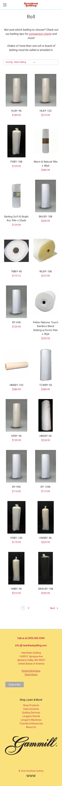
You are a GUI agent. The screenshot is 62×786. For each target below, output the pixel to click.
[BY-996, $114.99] (16, 466)
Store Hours (31, 674)
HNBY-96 (16, 588)
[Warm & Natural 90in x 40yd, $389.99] (45, 141)
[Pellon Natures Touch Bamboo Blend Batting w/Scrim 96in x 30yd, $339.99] (45, 301)
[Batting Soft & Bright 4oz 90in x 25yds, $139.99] (16, 196)
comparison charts (40, 33)
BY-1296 (46, 486)
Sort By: (9, 62)
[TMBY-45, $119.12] (16, 251)
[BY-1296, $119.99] (45, 466)
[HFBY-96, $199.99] (16, 415)
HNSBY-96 (45, 537)
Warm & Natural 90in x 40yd (46, 163)
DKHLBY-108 (45, 588)
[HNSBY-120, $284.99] (16, 364)
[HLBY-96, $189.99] (16, 90)
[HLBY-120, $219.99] (45, 90)
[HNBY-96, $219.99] (16, 568)
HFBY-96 (16, 435)
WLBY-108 (45, 271)
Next (53, 608)
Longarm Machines (31, 719)
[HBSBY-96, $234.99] (45, 415)
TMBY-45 (16, 271)
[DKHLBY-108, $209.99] (45, 568)
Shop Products (31, 705)
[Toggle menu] (4, 5)
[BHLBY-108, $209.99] (45, 196)
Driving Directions (31, 670)
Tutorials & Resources (31, 723)
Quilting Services (31, 712)
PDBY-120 (16, 537)
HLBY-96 (16, 110)
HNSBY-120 (16, 385)
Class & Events (31, 709)
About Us (31, 727)
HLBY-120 (45, 110)
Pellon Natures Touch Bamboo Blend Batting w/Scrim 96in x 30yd (45, 328)
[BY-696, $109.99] (16, 301)
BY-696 (16, 322)
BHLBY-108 (45, 216)
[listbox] (25, 62)
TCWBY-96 (45, 385)
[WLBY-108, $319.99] (45, 251)
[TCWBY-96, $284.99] (45, 364)
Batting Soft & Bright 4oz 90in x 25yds (16, 218)
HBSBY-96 (46, 435)
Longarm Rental (31, 716)
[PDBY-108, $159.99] (16, 141)
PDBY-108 (16, 161)
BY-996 (16, 486)
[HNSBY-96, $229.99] (45, 517)
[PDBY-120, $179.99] (16, 517)
